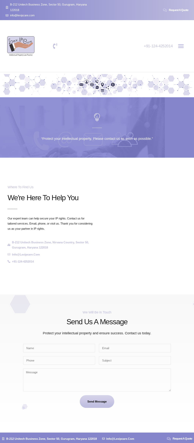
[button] (180, 46)
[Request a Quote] (165, 10)
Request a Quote (178, 10)
